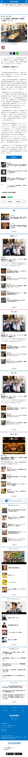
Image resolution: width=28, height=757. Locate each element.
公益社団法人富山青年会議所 (9, 192)
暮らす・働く (20, 4)
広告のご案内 (4, 730)
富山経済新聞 (14, 2)
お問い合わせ (4, 729)
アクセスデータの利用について (7, 727)
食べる (7, 4)
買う (15, 4)
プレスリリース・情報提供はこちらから (9, 725)
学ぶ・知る (25, 4)
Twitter (15, 718)
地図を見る (14, 157)
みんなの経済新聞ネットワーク (14, 743)
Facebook (12, 718)
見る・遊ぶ (11, 4)
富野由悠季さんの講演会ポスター (11, 66)
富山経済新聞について (6, 723)
